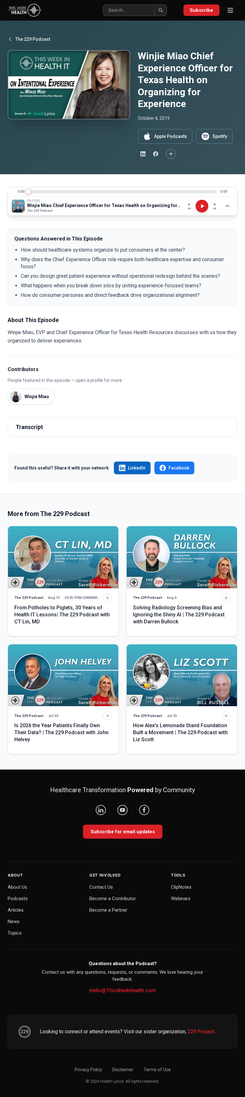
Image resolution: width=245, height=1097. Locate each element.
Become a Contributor (112, 898)
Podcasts (18, 898)
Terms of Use (157, 1069)
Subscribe (201, 10)
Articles (16, 910)
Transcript (29, 427)
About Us (17, 887)
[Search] (160, 10)
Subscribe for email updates (123, 832)
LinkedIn (136, 467)
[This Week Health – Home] (25, 10)
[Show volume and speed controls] (227, 206)
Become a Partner (108, 910)
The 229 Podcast (32, 39)
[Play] (202, 206)
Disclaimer (122, 1069)
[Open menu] (230, 10)
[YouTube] (122, 810)
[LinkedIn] (101, 810)
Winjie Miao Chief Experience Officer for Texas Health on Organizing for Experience (104, 205)
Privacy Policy (88, 1069)
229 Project (201, 1032)
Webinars (180, 898)
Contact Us (101, 887)
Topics (15, 933)
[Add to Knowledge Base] (171, 154)
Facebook (178, 467)
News (13, 921)
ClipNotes (181, 887)
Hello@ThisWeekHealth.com (122, 990)
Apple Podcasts (170, 136)
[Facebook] (144, 810)
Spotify (219, 136)
